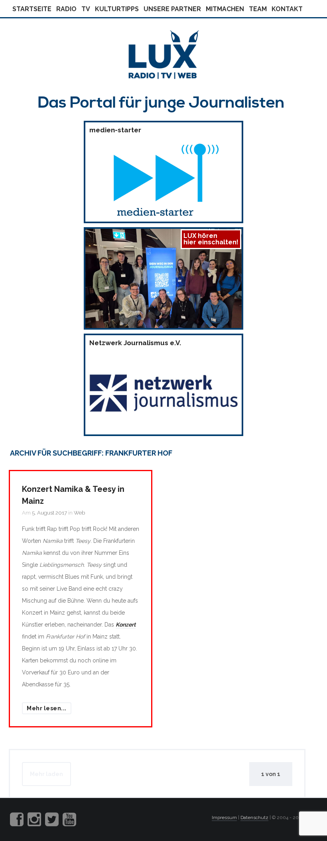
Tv (85, 9)
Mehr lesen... (47, 708)
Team (258, 9)
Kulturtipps (117, 9)
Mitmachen (225, 9)
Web (79, 513)
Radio (66, 9)
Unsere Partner (172, 9)
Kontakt (287, 9)
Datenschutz (254, 817)
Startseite (31, 9)
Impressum (224, 817)
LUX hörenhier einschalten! (210, 239)
